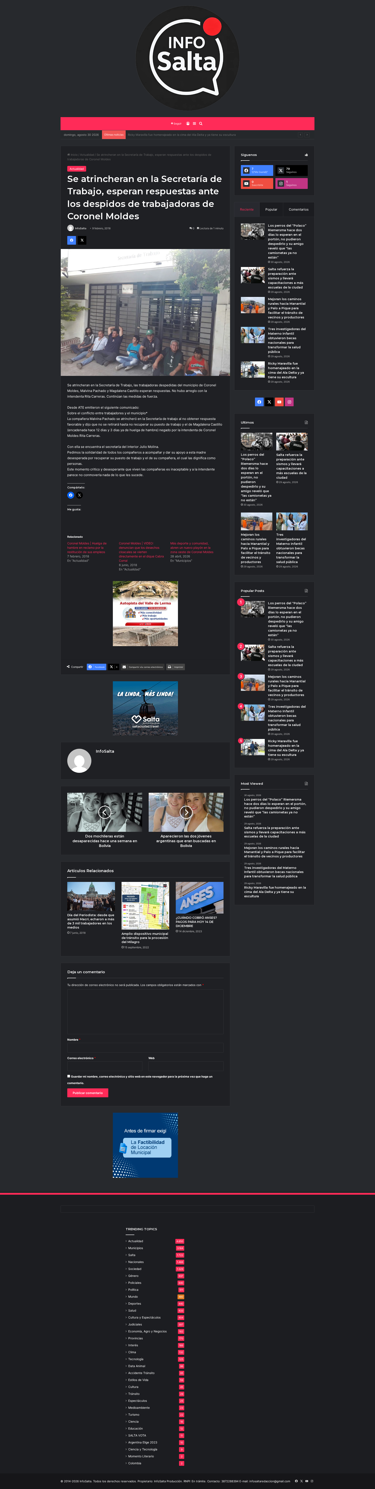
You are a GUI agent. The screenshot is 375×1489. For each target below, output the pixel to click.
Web (151, 1058)
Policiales (134, 1282)
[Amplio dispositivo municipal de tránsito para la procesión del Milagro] (145, 906)
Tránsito (134, 1394)
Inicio (74, 154)
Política (133, 1289)
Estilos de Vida (138, 1380)
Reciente (247, 209)
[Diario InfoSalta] (187, 58)
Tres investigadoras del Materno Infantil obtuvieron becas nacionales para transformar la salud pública (291, 548)
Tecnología (135, 1359)
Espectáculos (137, 1400)
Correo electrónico (81, 1058)
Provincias (135, 1338)
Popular (271, 209)
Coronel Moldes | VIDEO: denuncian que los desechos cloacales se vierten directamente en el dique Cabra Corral (141, 551)
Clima (132, 1352)
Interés (133, 1345)
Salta (131, 1255)
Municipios (135, 1248)
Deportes (134, 1303)
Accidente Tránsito (141, 1373)
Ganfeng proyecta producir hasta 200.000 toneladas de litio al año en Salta (179, 134)
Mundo (133, 1296)
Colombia (134, 1463)
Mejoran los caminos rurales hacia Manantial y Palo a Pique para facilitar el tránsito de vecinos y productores (287, 308)
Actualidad (87, 154)
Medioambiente (139, 1407)
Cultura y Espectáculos (144, 1317)
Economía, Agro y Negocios (147, 1331)
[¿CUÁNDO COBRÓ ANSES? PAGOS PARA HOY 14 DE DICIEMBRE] (200, 898)
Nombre (74, 1039)
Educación (135, 1428)
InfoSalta (80, 228)
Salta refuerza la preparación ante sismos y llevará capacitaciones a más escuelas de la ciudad (285, 278)
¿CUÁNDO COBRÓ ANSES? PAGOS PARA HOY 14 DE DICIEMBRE (196, 922)
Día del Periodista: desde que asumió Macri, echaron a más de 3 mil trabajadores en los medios (90, 921)
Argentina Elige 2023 (142, 1442)
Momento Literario (141, 1456)
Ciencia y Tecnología (142, 1449)
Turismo (133, 1414)
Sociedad (134, 1269)
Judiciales (135, 1324)
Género (133, 1276)
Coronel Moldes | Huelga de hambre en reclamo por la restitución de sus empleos (87, 547)
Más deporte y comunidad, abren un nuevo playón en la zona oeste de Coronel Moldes (191, 547)
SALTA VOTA (137, 1435)
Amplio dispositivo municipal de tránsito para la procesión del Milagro (145, 938)
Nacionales (136, 1262)
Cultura (133, 1387)
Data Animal (136, 1366)
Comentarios (299, 209)
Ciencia (133, 1421)
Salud (132, 1310)
